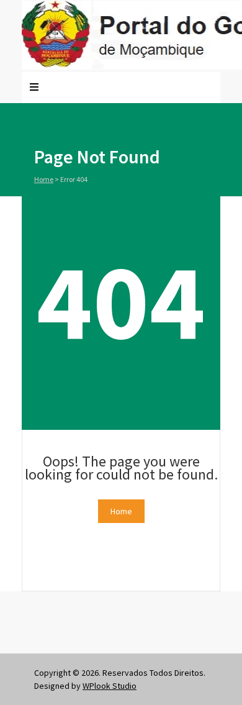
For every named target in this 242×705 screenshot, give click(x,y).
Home (43, 179)
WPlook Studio (110, 685)
